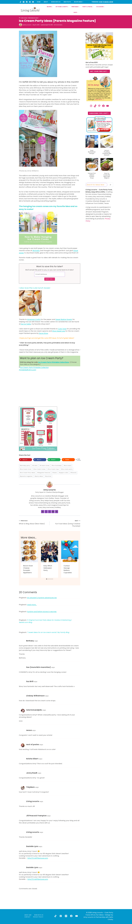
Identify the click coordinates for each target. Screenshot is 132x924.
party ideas (39, 476)
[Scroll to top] (127, 917)
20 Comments (58, 24)
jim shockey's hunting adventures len (42, 598)
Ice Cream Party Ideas (27, 473)
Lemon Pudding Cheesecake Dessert (106, 153)
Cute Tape (62, 329)
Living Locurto (32, 801)
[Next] (76, 559)
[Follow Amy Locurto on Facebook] (42, 511)
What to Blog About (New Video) (32, 522)
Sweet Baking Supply (64, 319)
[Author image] (20, 24)
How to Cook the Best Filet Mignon (107, 176)
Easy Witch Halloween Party (47, 568)
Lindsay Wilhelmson (35, 695)
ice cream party (66, 469)
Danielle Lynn (32, 846)
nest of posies (32, 744)
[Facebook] (26, 1)
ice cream (67, 465)
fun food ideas (57, 465)
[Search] (110, 185)
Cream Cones (44, 465)
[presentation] (29, 551)
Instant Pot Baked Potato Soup (92, 176)
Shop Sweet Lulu (58, 331)
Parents (73, 473)
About (46, 2)
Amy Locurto (27, 25)
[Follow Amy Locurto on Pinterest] (56, 511)
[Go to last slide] (23, 559)
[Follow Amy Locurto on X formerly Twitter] (46, 511)
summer (48, 476)
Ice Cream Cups (53, 469)
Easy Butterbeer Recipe (92, 152)
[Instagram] (23, 1)
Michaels (36, 250)
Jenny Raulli (31, 773)
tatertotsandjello (34, 710)
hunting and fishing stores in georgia (42, 611)
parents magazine (26, 476)
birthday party (25, 465)
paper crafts (63, 473)
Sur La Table (26, 324)
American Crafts (33, 319)
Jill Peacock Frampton (36, 815)
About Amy (28, 915)
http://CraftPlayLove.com (37, 858)
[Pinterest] (29, 1)
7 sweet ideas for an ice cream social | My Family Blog (48, 632)
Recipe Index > (78, 2)
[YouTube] (33, 1)
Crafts (34, 465)
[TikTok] (20, 1)
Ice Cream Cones (39, 469)
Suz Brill (29, 681)
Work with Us (55, 2)
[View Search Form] (112, 9)
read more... (32, 605)
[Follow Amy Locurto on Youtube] (53, 511)
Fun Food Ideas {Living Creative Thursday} (67, 523)
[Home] (19, 18)
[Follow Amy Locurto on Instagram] (49, 511)
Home (38, 2)
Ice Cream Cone (25, 469)
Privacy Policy (38, 917)
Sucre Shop (43, 333)
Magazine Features (43, 473)
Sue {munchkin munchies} (38, 667)
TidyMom (30, 787)
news (54, 473)
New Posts (67, 2)
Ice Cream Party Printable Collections (53, 362)
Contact (27, 917)
